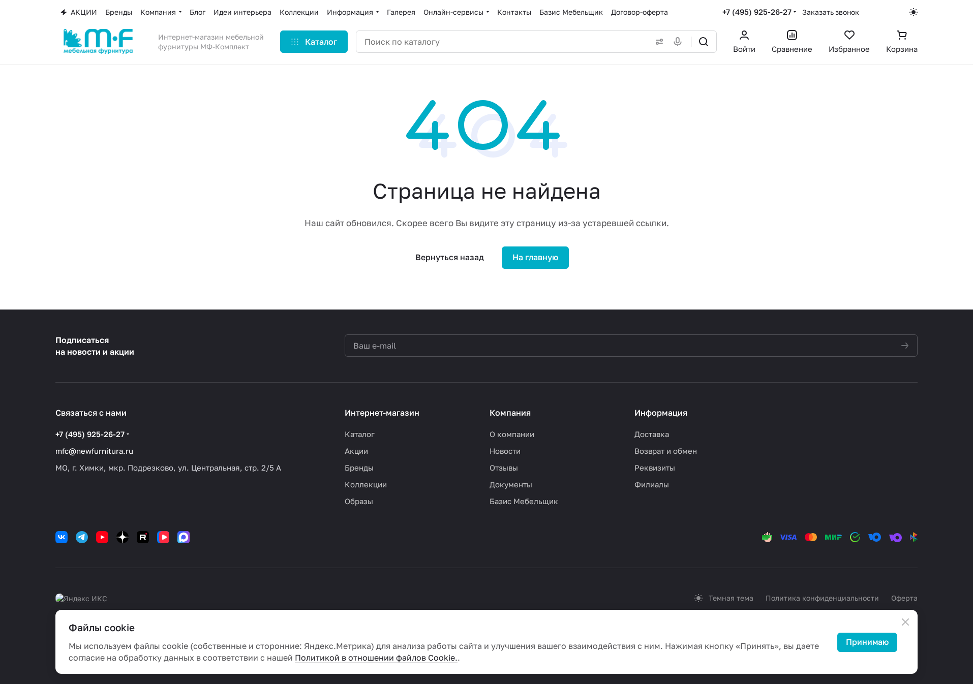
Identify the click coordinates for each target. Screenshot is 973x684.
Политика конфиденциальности (822, 598)
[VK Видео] (163, 537)
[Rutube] (143, 537)
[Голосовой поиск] (679, 41)
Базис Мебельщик (524, 501)
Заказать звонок (830, 12)
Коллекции (366, 484)
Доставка (651, 434)
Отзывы (504, 467)
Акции (356, 450)
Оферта (904, 598)
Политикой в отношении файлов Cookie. (376, 657)
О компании (512, 434)
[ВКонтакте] (61, 537)
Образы (359, 501)
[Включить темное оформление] (913, 12)
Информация (660, 413)
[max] (183, 537)
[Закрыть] (905, 622)
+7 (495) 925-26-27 (757, 11)
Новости (505, 450)
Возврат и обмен (665, 450)
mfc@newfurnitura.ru (94, 450)
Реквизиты (654, 467)
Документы (511, 484)
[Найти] (703, 41)
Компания (510, 413)
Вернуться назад (449, 257)
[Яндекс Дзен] (122, 537)
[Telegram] (82, 537)
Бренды (359, 467)
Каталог (360, 434)
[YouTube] (102, 537)
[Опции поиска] (657, 41)
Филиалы (651, 484)
